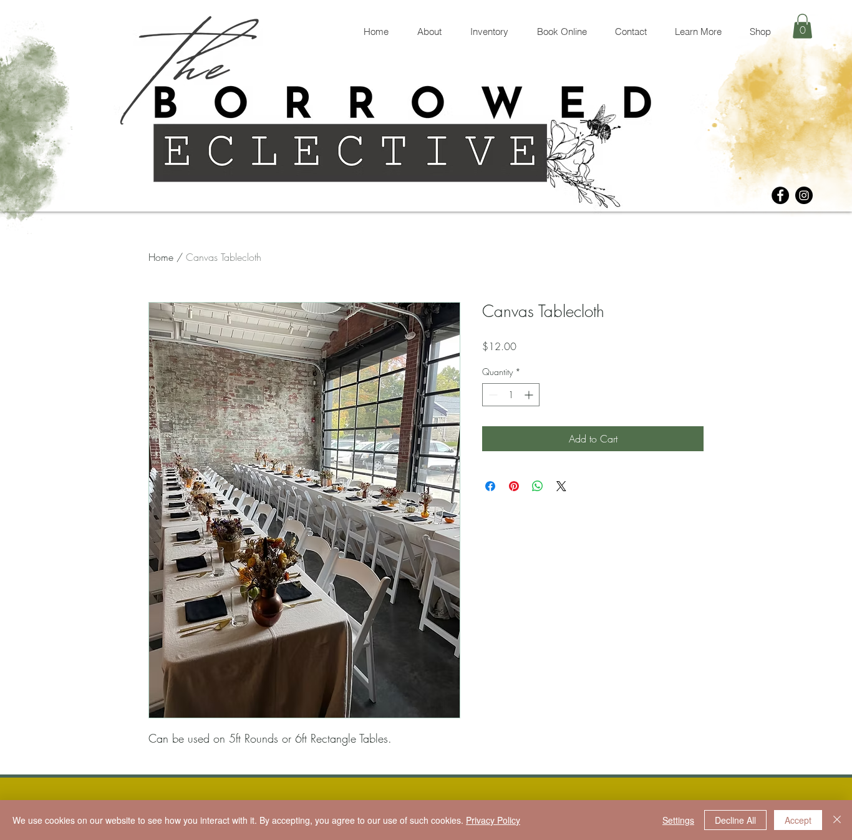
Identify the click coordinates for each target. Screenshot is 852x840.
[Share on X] (561, 486)
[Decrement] (492, 395)
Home (160, 257)
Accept (798, 820)
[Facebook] (780, 195)
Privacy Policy (493, 820)
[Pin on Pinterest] (513, 486)
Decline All (735, 820)
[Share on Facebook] (490, 486)
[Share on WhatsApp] (537, 486)
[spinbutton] (511, 395)
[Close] (837, 820)
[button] (802, 26)
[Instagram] (804, 195)
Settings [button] (678, 820)
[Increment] (530, 395)
